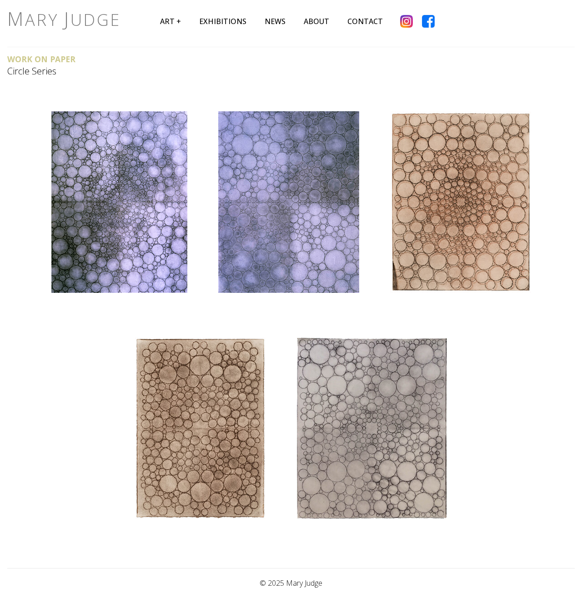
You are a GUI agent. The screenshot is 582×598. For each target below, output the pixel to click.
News (275, 21)
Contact (365, 21)
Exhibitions (222, 21)
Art (167, 21)
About (316, 21)
